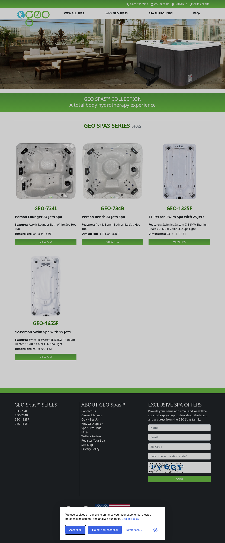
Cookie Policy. (131, 519)
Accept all (75, 530)
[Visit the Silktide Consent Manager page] (155, 530)
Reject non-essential (105, 530)
